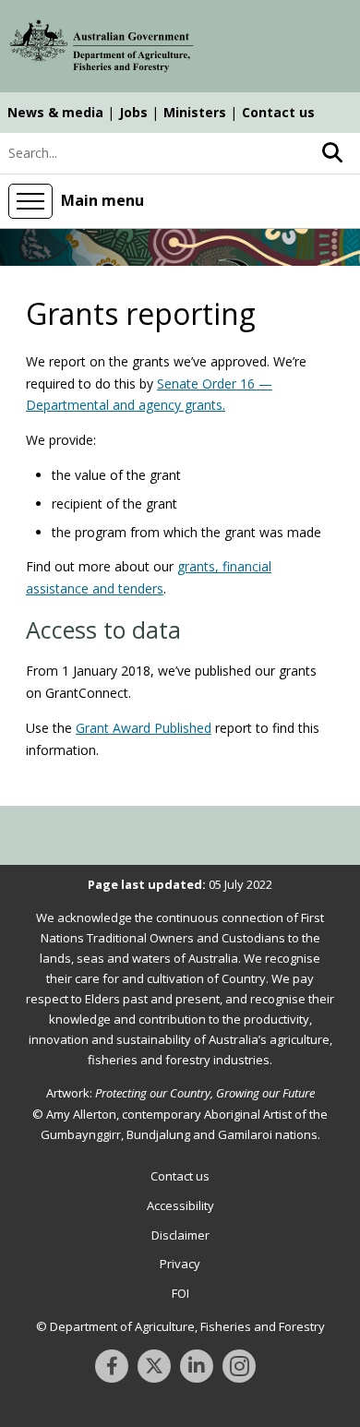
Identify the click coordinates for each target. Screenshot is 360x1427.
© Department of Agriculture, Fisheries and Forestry (180, 1326)
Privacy (180, 1263)
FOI (180, 1293)
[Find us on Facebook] (111, 1366)
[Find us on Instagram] (239, 1366)
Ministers (194, 112)
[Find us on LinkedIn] (196, 1366)
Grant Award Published (143, 728)
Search (332, 153)
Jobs (133, 112)
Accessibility (180, 1205)
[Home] (101, 48)
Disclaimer (180, 1235)
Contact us (278, 112)
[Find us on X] (154, 1366)
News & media (55, 112)
